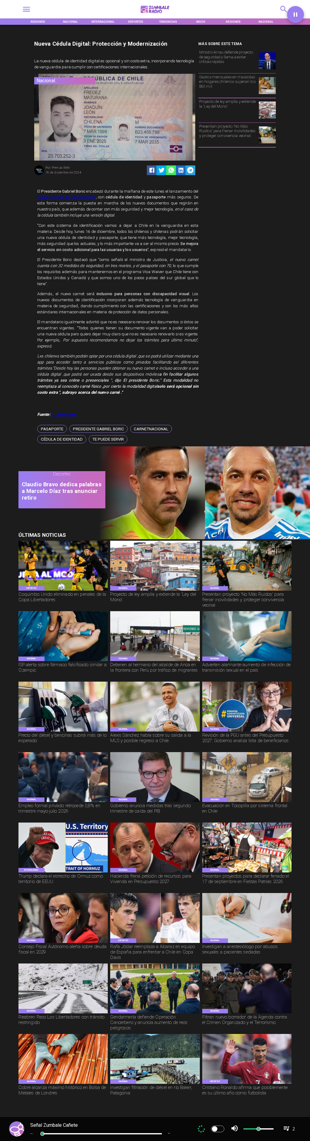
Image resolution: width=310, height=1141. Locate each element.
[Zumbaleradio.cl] (284, 14)
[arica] (155, 660)
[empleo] (63, 801)
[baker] (155, 1083)
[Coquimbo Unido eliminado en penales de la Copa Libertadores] (63, 590)
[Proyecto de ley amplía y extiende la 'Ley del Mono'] (267, 118)
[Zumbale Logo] (155, 14)
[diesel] (63, 731)
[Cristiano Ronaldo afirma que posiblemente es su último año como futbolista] (247, 1083)
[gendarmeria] (155, 1013)
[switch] (217, 1129)
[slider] (42, 1134)
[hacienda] (155, 872)
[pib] (155, 801)
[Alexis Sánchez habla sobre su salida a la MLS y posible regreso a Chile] (155, 731)
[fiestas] (247, 872)
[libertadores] (63, 1013)
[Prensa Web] (39, 174)
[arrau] (267, 69)
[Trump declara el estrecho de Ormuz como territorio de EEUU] (63, 872)
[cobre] (63, 1083)
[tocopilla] (247, 801)
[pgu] (247, 731)
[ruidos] (267, 143)
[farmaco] (63, 660)
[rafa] (155, 942)
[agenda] (247, 1013)
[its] (247, 660)
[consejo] (63, 942)
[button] (52, 429)
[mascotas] (267, 93)
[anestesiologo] (247, 942)
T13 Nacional (63, 414)
